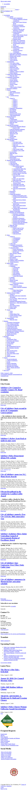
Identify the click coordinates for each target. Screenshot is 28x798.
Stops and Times (14, 317)
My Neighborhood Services (13, 346)
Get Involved (13, 152)
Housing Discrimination (19, 221)
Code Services (13, 163)
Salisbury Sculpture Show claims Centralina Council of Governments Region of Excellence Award (14, 537)
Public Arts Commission (19, 40)
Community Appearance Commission (19, 27)
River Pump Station (15, 305)
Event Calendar (14, 80)
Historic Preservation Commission (18, 48)
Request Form (13, 112)
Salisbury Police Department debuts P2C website (12, 457)
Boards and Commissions (16, 18)
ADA (11, 311)
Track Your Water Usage (13, 353)
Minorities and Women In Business (18, 54)
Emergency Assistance (18, 214)
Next (8, 600)
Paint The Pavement (18, 229)
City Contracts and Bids (13, 324)
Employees (3, 6)
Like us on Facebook (6, 753)
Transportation (10, 318)
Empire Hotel (13, 66)
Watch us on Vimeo (6, 756)
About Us (12, 98)
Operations (15, 240)
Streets (11, 288)
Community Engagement (13, 77)
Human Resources (11, 116)
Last (11, 600)
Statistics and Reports (18, 250)
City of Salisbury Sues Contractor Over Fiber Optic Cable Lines (12, 565)
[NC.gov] (6, 783)
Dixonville (15, 269)
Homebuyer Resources (18, 218)
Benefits (12, 118)
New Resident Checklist (13, 348)
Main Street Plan (17, 180)
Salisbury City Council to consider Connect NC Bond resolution (11, 390)
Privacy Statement (7, 786)
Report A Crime (14, 259)
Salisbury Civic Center (18, 150)
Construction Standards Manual (17, 126)
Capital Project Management (14, 74)
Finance (9, 90)
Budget (12, 94)
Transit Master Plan (14, 314)
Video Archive (13, 59)
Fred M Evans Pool (18, 143)
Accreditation (16, 239)
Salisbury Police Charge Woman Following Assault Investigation (14, 708)
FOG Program (13, 300)
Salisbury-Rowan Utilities (13, 293)
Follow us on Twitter (6, 754)
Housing (9, 345)
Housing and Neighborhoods (17, 212)
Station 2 (15, 101)
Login (2, 787)
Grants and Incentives (15, 194)
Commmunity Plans (12, 339)
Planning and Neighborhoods (14, 160)
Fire (8, 97)
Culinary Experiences (12, 360)
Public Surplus (10, 335)
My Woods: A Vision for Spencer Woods (19, 182)
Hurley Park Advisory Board (20, 35)
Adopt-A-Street (14, 264)
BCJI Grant (16, 252)
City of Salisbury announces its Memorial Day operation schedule (13, 581)
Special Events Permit (15, 114)
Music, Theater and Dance (13, 367)
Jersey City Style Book (18, 178)
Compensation (13, 119)
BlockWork (16, 232)
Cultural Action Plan (18, 170)
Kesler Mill (19, 167)
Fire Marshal (13, 109)
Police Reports (4, 737)
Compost (12, 277)
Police (8, 235)
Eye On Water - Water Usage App (18, 298)
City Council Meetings (15, 53)
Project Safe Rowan (18, 249)
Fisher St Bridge (17, 291)
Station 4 (15, 104)
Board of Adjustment (18, 25)
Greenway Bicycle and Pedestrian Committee (18, 30)
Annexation (13, 161)
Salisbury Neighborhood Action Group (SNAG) (13, 656)
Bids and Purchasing (15, 92)
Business (6, 321)
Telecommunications (15, 115)
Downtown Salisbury (12, 88)
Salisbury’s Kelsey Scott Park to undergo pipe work (13, 439)
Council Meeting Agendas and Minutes (10, 738)
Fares (11, 312)
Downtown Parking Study (19, 171)
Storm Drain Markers (18, 283)
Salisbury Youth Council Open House (13, 650)
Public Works (10, 263)
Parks (11, 154)
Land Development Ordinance (17, 129)
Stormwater (13, 281)
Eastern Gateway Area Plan (20, 173)
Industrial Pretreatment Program (18, 301)
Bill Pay (9, 338)
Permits (12, 135)
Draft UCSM (16, 128)
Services (15, 242)
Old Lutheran (16, 273)
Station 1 (15, 99)
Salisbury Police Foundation (17, 260)
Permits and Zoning (11, 333)
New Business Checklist (13, 332)
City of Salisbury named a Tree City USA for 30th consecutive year (13, 516)
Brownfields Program (18, 166)
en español (13, 606)
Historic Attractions (11, 363)
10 (6, 600)
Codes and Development (13, 325)
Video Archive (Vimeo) (15, 87)
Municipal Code (14, 67)
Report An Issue (14, 280)
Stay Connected (11, 352)
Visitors (5, 357)
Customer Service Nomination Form (9, 745)
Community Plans (14, 164)
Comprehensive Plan (12, 326)
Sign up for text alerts (6, 752)
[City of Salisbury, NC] (7, 11)
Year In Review (14, 60)
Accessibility (7, 4)
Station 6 (15, 106)
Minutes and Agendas (15, 56)
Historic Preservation (15, 211)
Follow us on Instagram (7, 757)
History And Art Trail (18, 228)
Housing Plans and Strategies (20, 222)
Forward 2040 (16, 174)
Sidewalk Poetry (17, 233)
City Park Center (17, 142)
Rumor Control (13, 84)
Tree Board (16, 46)
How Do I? (6, 370)
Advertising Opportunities (13, 322)
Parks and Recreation (12, 139)
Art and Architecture (12, 359)
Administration (10, 61)
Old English (16, 271)
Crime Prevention (14, 247)
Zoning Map (13, 136)
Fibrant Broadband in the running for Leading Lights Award (11, 494)
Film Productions (14, 81)
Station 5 (15, 105)
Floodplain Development (16, 130)
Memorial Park (16, 274)
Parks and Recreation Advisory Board (18, 37)
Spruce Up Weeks (17, 285)
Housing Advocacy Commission (18, 51)
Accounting (13, 91)
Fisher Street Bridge (18, 290)
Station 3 (15, 102)
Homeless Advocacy (18, 246)
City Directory (13, 78)
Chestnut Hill (16, 267)
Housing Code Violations (19, 219)
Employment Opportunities (16, 121)
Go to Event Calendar (6, 662)
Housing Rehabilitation (18, 223)
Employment (4, 734)
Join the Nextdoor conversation (8, 759)
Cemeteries (12, 266)
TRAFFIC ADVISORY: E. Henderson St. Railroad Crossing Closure (14, 698)
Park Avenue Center (18, 149)
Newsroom (12, 82)
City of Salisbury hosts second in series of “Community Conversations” (13, 410)
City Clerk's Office (14, 63)
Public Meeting (13, 73)
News (8, 349)
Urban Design (13, 226)
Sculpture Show (17, 231)
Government (7, 15)
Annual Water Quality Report (8, 744)
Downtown (13, 191)
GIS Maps (12, 192)
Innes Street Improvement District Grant (19, 206)
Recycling (12, 278)
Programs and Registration (16, 156)
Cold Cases (13, 243)
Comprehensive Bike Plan (19, 168)
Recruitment (13, 111)
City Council (10, 16)
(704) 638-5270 (4, 629)
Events (8, 362)
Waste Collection (14, 284)
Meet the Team (13, 75)
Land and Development (12, 125)
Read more (3, 405)
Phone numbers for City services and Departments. (13, 634)
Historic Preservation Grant (19, 195)
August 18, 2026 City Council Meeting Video (12, 679)
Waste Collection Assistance (20, 287)
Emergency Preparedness (16, 108)
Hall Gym (15, 145)
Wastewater (13, 308)
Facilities (12, 140)
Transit (8, 309)
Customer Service (14, 95)
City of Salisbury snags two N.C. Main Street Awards (13, 475)
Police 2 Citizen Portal (15, 256)
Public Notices (13, 70)
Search (17, 9)
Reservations (13, 157)
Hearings (12, 137)
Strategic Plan (13, 57)
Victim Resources (14, 262)
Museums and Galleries (12, 366)
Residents (6, 336)
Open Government (14, 68)
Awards (12, 85)
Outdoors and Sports (12, 364)
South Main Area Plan (18, 184)
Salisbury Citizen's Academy (17, 71)
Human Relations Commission (17, 32)
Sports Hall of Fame (15, 159)
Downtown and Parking (13, 340)
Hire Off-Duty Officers (15, 253)
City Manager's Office (15, 64)
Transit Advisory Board (15, 315)
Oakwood (15, 270)
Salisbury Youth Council (19, 42)
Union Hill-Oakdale (18, 276)
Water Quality (13, 307)
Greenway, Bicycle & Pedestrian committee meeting (14, 659)
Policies (12, 123)
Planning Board (17, 39)
